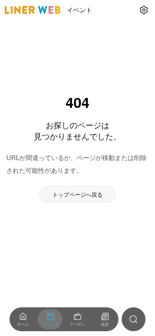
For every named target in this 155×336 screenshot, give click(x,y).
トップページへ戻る (77, 194)
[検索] (133, 319)
